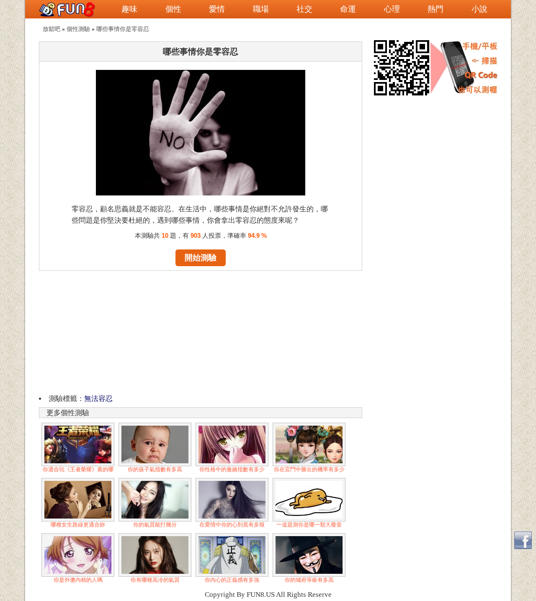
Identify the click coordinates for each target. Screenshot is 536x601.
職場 (261, 9)
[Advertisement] (200, 331)
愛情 (217, 9)
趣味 (129, 9)
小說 (479, 9)
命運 (348, 9)
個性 (173, 9)
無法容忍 (98, 399)
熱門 (435, 9)
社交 (304, 9)
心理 (392, 9)
